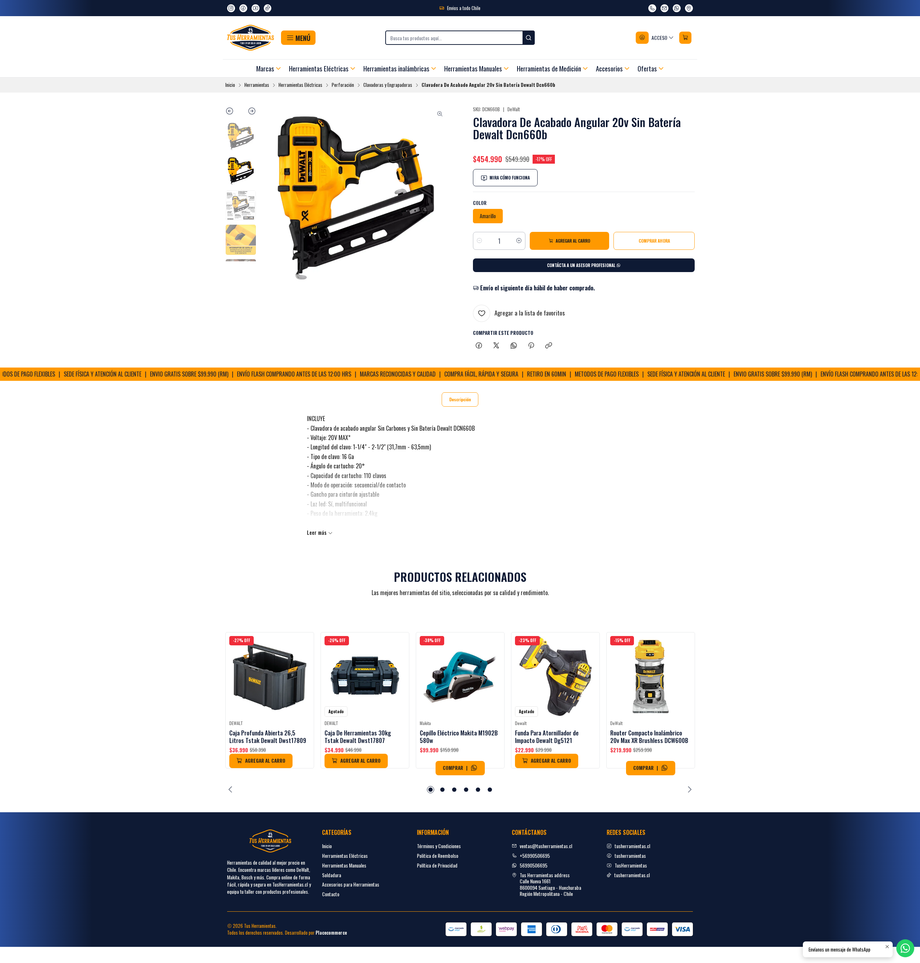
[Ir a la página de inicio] (250, 38)
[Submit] (529, 38)
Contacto (330, 894)
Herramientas (256, 85)
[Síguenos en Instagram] (231, 8)
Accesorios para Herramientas (350, 884)
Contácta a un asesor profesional (581, 265)
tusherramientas (630, 855)
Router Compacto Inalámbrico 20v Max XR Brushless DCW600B (649, 736)
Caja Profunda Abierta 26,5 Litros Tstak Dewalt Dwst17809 (267, 736)
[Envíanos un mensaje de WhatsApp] (677, 8)
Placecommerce (331, 932)
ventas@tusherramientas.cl (546, 846)
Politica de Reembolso (437, 855)
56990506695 (533, 865)
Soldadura (331, 875)
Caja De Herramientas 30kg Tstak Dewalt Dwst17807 (358, 736)
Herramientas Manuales (344, 865)
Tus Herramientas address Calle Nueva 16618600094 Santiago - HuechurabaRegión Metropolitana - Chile (550, 884)
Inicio (230, 85)
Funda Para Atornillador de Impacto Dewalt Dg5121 (547, 736)
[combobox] (460, 38)
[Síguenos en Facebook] (243, 8)
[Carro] (685, 37)
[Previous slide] (233, 112)
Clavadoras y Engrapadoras (387, 85)
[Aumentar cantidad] (519, 240)
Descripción (460, 399)
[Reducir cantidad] (479, 240)
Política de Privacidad (437, 865)
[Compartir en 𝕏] (496, 346)
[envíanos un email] (664, 8)
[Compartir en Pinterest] (531, 346)
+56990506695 (535, 855)
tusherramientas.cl (632, 846)
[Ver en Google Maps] (689, 8)
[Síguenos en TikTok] (267, 8)
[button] (298, 38)
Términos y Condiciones (439, 846)
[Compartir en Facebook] (479, 346)
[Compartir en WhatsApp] (514, 346)
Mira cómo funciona (509, 177)
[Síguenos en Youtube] (255, 8)
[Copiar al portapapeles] (549, 346)
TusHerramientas (631, 865)
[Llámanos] (652, 8)
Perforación (343, 85)
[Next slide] (248, 112)
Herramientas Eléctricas (300, 85)
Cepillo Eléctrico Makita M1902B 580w (459, 736)
